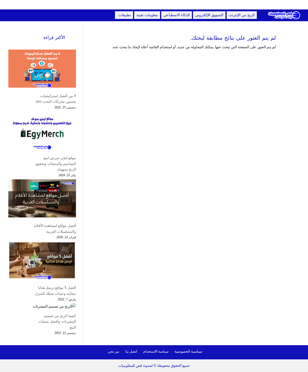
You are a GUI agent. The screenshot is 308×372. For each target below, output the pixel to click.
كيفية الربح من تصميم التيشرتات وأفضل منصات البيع (57, 321)
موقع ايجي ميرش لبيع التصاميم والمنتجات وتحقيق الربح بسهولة (55, 163)
